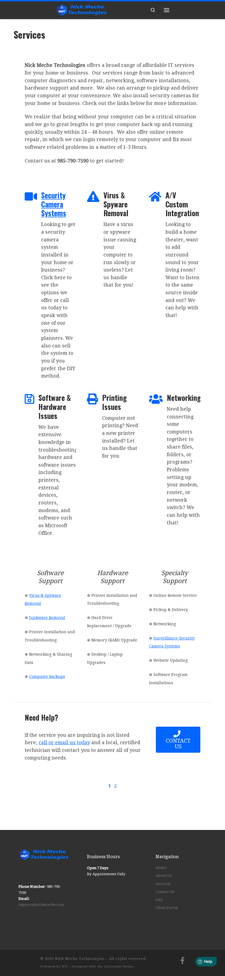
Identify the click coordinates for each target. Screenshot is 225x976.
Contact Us (165, 892)
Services (163, 884)
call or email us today (64, 742)
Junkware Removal (47, 617)
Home (161, 868)
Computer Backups (47, 676)
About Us (164, 876)
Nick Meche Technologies (80, 959)
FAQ (159, 900)
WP (65, 966)
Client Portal (167, 908)
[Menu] (166, 10)
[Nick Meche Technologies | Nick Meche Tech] (82, 8)
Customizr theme (119, 966)
